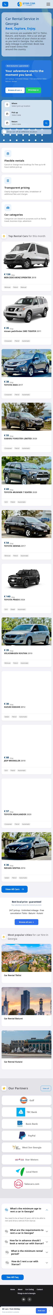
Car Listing (29, 1289)
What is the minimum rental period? (27, 1252)
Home (12, 1289)
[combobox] (30, 106)
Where (21, 104)
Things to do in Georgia (26, 1293)
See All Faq (12, 1277)
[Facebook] (23, 1299)
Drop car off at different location (22, 131)
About (20, 1289)
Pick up (15, 112)
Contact (40, 1289)
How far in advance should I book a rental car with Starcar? (27, 1242)
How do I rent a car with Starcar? (24, 1263)
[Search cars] (46, 123)
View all (46, 1088)
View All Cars (12, 889)
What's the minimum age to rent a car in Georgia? (25, 1210)
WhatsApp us (33, 90)
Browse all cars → (15, 90)
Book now (41, 1311)
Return (14, 121)
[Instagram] (29, 1299)
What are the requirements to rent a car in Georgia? (27, 1231)
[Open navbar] (48, 4)
